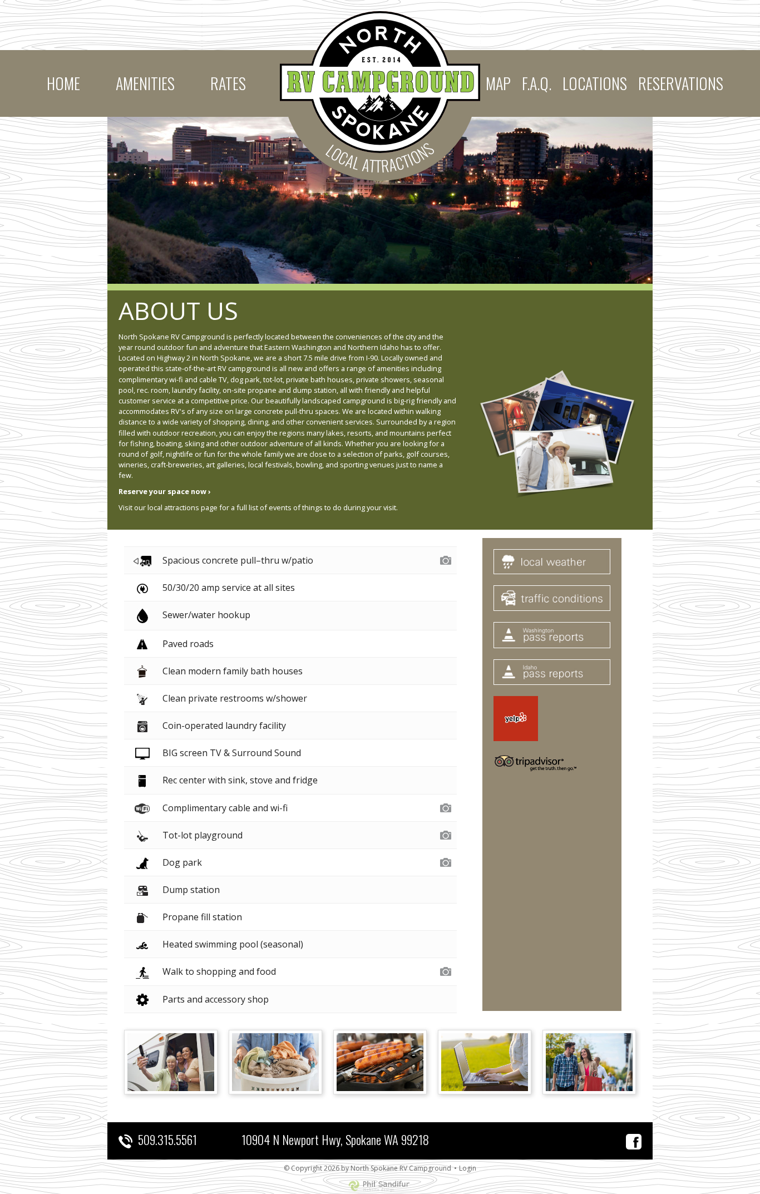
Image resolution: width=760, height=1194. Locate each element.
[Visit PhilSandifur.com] (380, 1185)
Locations (594, 83)
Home (63, 83)
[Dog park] (445, 861)
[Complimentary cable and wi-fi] (445, 806)
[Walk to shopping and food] (445, 970)
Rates (228, 83)
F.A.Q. (536, 83)
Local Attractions (380, 157)
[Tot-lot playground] (445, 834)
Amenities (145, 83)
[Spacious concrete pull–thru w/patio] (445, 559)
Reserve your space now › (165, 491)
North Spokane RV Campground (380, 82)
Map (498, 83)
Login (467, 1168)
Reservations (680, 83)
